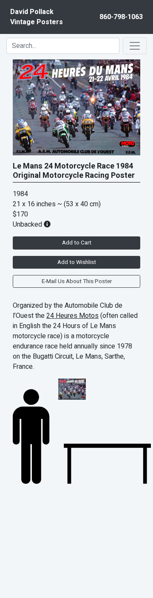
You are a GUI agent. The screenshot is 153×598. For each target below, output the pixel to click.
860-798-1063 (121, 17)
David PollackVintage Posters (36, 17)
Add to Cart (76, 243)
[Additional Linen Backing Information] (47, 224)
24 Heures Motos (72, 316)
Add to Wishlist (76, 262)
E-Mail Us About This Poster (77, 281)
